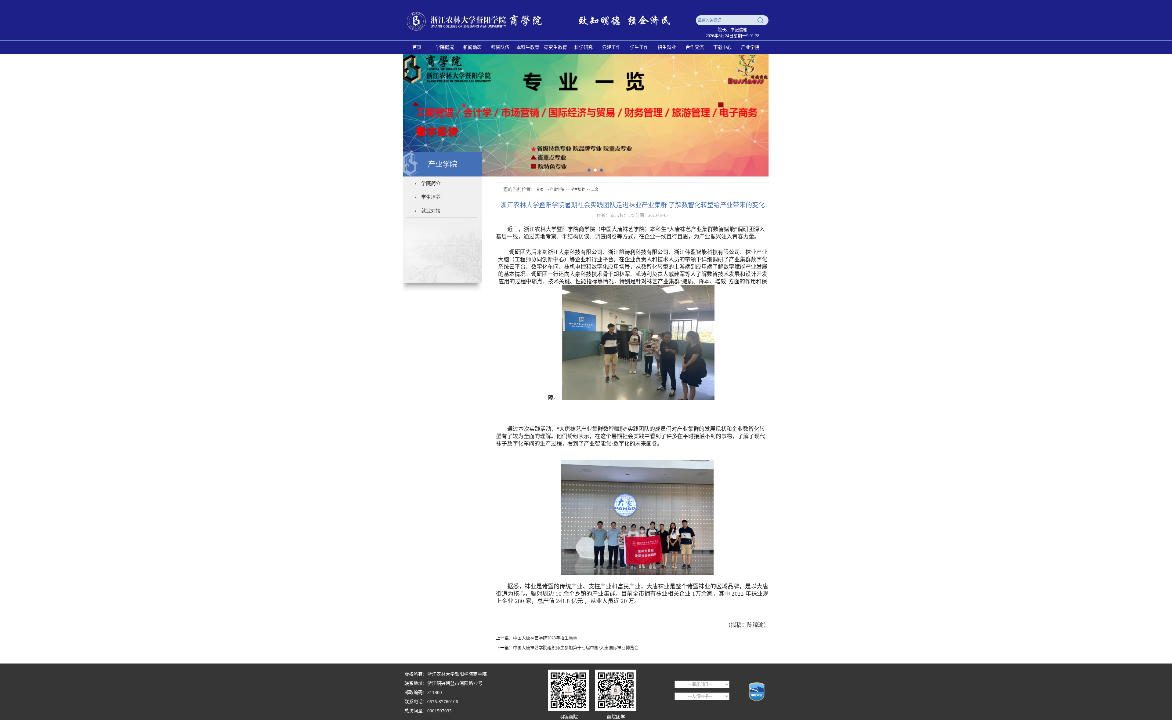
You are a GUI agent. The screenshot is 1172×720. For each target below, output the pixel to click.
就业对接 (431, 210)
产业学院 (557, 189)
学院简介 (431, 183)
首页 (540, 189)
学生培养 (431, 197)
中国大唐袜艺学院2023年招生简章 (545, 638)
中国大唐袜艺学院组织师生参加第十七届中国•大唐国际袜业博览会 (575, 647)
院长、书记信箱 (732, 29)
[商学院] (548, 34)
